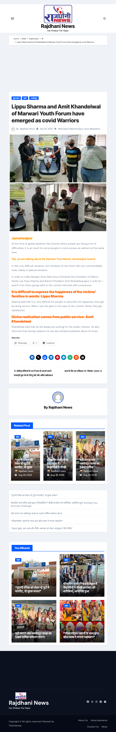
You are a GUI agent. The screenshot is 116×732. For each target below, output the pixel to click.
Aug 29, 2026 (25, 475)
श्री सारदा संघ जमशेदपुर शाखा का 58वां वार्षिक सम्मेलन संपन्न (90, 465)
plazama (96, 128)
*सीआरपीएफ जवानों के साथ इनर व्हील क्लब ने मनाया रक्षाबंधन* (37, 520)
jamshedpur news (80, 128)
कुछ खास (16, 98)
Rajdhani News (58, 26)
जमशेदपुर (34, 98)
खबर (25, 98)
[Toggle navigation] (12, 18)
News (104, 726)
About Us (83, 720)
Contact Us (93, 726)
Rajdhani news (26, 471)
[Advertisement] (58, 69)
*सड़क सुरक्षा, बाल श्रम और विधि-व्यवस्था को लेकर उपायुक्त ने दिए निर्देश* (42, 528)
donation (64, 128)
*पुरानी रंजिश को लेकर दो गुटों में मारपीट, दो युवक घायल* (24, 465)
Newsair (47, 721)
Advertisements (99, 720)
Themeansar (15, 725)
